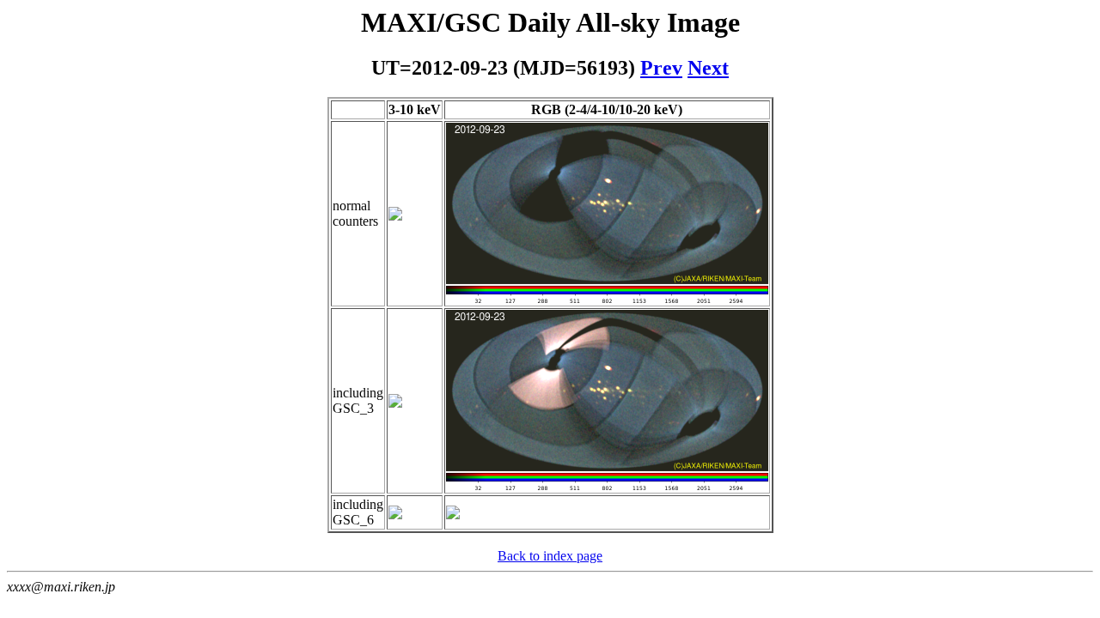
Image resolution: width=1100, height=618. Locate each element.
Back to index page (550, 555)
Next (708, 68)
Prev (661, 68)
